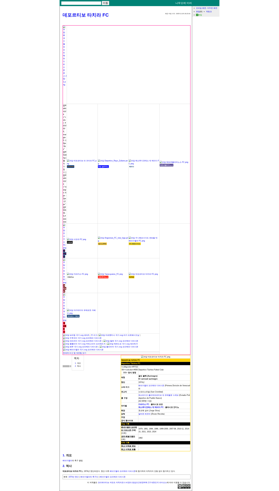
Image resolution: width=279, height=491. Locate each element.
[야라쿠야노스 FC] (110, 274)
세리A (86, 335)
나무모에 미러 (183, 3)
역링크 (209, 11)
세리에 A (133, 344)
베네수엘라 (67, 460)
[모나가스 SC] (65, 248)
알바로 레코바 (144, 414)
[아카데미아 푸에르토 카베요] (82, 313)
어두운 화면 (212, 8)
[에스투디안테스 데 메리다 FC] (144, 164)
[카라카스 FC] (77, 274)
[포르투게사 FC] (65, 320)
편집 (200, 15)
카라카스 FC (143, 404)
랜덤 (198, 11)
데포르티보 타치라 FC (86, 15)
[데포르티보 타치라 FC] (143, 274)
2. (64, 465)
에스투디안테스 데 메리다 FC (150, 407)
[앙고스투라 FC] (113, 241)
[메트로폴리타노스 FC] (174, 162)
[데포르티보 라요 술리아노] (113, 164)
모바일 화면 (201, 8)
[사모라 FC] (76, 239)
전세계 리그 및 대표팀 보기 (74, 353)
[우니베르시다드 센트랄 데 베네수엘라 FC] (144, 241)
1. (64, 455)
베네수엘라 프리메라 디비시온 (151, 385)
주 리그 (94, 335)
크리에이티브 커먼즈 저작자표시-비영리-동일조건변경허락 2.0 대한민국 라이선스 (132, 482)
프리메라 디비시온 (93, 338)
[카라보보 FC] (65, 282)
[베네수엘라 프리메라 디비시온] (65, 85)
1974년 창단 (73, 477)
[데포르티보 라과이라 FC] (82, 164)
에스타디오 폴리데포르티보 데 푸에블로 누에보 (158, 395)
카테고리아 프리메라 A (95, 344)
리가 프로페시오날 (131, 335)
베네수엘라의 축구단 (89, 477)
